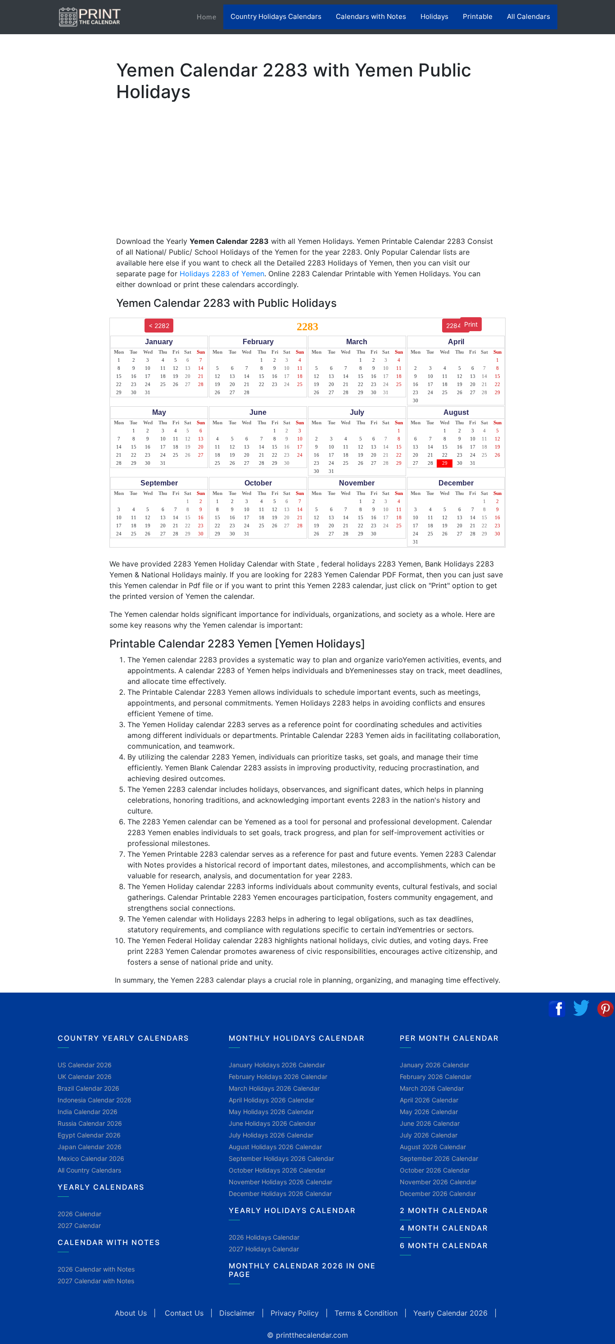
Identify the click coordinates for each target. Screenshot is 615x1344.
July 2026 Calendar (428, 1135)
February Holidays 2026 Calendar (278, 1076)
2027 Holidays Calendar (264, 1249)
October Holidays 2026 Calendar (277, 1170)
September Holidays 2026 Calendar (281, 1158)
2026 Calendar (79, 1214)
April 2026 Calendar (429, 1100)
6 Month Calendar (444, 1245)
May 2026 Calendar (429, 1111)
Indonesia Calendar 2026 (94, 1100)
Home (210, 17)
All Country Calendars (89, 1170)
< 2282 (159, 325)
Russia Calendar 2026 (90, 1123)
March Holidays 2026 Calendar (274, 1088)
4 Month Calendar (444, 1227)
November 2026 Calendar (438, 1182)
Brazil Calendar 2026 (88, 1088)
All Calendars (528, 16)
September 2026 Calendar (439, 1158)
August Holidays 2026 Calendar (275, 1147)
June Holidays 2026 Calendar (272, 1123)
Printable (478, 16)
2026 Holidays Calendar (264, 1237)
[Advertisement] (52, 281)
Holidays (434, 16)
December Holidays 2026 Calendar (280, 1193)
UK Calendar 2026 (85, 1076)
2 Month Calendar (444, 1210)
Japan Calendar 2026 (90, 1147)
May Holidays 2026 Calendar (271, 1111)
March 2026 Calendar (432, 1088)
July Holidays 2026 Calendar (271, 1135)
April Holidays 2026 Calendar (271, 1100)
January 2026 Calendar (434, 1065)
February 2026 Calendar (435, 1076)
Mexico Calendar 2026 (91, 1158)
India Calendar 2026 (88, 1111)
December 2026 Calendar (438, 1193)
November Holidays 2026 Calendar (280, 1182)
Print (471, 324)
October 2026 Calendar (435, 1170)
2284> (456, 325)
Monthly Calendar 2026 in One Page (302, 1270)
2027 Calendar (79, 1225)
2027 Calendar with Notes (96, 1281)
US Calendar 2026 (85, 1065)
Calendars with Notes (371, 16)
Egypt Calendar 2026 (89, 1135)
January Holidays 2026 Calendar (277, 1065)
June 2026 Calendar (430, 1123)
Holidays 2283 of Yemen (222, 273)
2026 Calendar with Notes (96, 1269)
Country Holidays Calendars (276, 16)
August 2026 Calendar (433, 1147)
